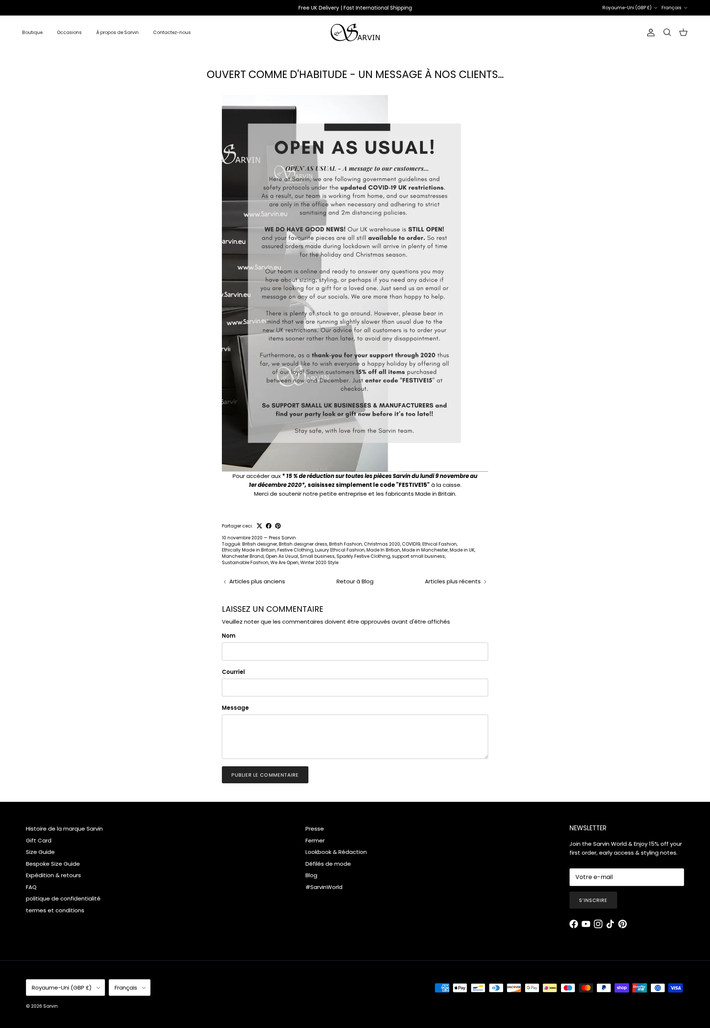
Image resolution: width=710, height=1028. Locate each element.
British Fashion (345, 544)
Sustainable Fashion (245, 562)
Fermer (315, 840)
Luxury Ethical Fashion (340, 550)
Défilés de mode (328, 864)
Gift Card (38, 840)
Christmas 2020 (382, 544)
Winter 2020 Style (319, 562)
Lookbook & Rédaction (336, 852)
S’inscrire (593, 900)
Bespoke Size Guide (53, 864)
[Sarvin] (355, 32)
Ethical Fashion (439, 544)
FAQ (31, 887)
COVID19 (411, 544)
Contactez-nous (172, 32)
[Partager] (268, 526)
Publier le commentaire (265, 774)
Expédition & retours (53, 875)
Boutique (32, 32)
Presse (314, 828)
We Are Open (284, 562)
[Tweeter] (259, 526)
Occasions (69, 32)
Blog (311, 875)
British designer (259, 544)
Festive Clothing (295, 550)
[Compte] (649, 32)
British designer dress (303, 544)
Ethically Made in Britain (248, 550)
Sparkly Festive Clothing (363, 556)
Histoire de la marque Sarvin (64, 828)
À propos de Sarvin (117, 32)
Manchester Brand (243, 556)
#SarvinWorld (323, 887)
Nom (229, 635)
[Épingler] (278, 526)
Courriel (233, 672)
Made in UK (462, 550)
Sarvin (50, 1006)
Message (235, 708)
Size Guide (40, 852)
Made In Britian (383, 550)
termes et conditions (55, 910)
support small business (418, 556)
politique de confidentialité (63, 898)
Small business (317, 556)
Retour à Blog (355, 581)
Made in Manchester (425, 550)
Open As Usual (282, 556)
